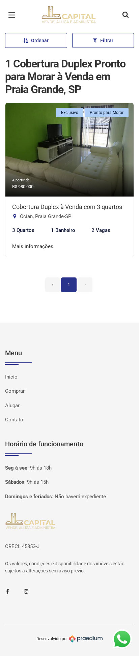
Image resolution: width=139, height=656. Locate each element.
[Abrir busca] (125, 15)
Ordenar (40, 40)
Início (11, 377)
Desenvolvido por (52, 638)
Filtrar (106, 40)
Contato (14, 420)
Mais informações (32, 246)
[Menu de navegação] (13, 15)
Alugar (12, 405)
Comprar (15, 391)
